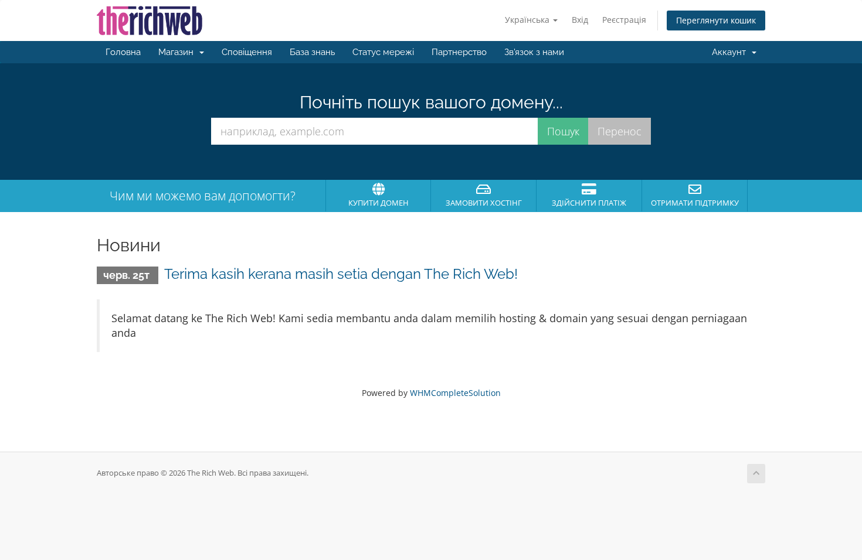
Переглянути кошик (716, 20)
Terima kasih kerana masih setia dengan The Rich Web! (341, 273)
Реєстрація (624, 19)
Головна (123, 52)
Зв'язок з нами (534, 52)
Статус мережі (383, 52)
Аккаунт (731, 52)
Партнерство (459, 52)
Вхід (580, 19)
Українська (528, 19)
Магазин (178, 52)
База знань (312, 52)
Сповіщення (247, 52)
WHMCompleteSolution (455, 392)
